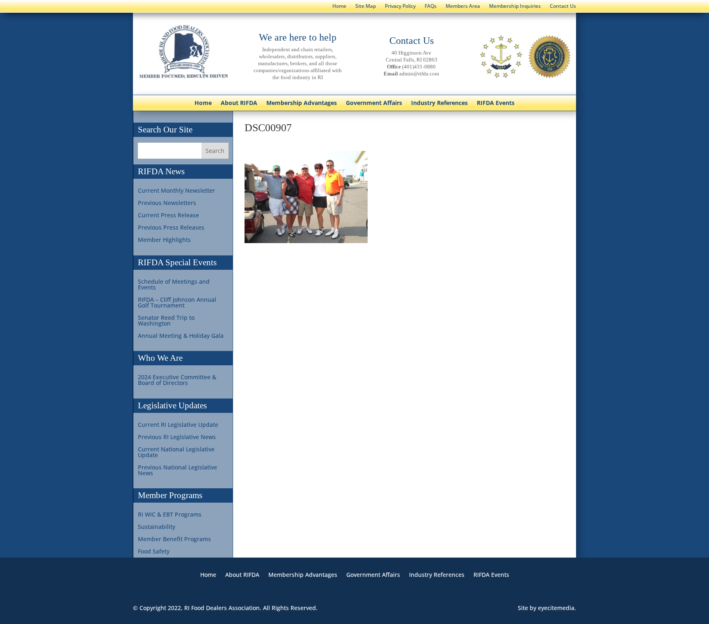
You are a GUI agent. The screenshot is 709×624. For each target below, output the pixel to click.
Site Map (365, 6)
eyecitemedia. (557, 608)
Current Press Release (168, 215)
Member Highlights (164, 240)
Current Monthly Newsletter (176, 191)
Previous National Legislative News (177, 471)
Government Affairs (374, 103)
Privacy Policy (400, 6)
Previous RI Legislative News (177, 437)
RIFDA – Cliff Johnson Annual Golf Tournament (177, 303)
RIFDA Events (496, 103)
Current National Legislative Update (176, 452)
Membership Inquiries (515, 6)
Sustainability (156, 527)
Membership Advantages (301, 103)
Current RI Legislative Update (178, 425)
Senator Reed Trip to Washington (166, 321)
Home (339, 6)
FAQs (431, 6)
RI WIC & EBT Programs (169, 515)
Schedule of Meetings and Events (174, 285)
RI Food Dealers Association (222, 608)
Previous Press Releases (171, 228)
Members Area (463, 6)
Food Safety (153, 552)
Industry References (439, 103)
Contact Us (563, 6)
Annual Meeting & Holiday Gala (181, 336)
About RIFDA (239, 103)
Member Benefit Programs (174, 539)
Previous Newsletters (167, 203)
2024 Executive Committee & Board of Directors (177, 380)
